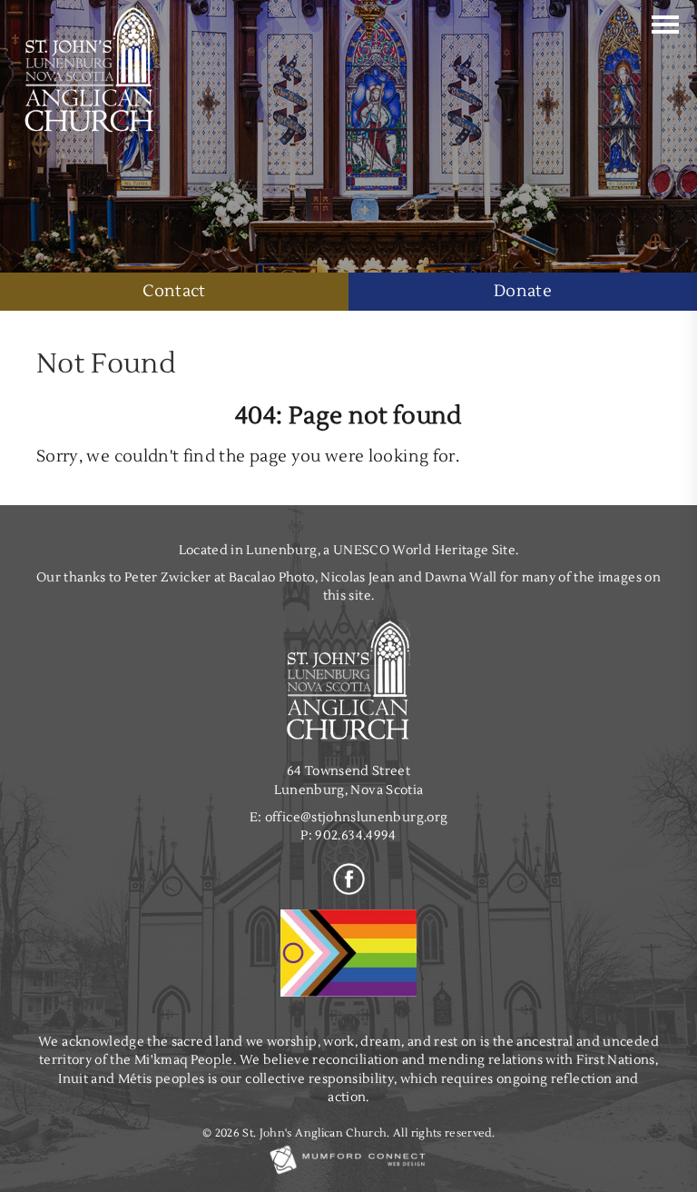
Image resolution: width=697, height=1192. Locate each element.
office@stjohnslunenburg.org (356, 817)
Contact (173, 291)
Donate (523, 291)
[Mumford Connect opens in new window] (348, 1173)
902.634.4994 (355, 835)
